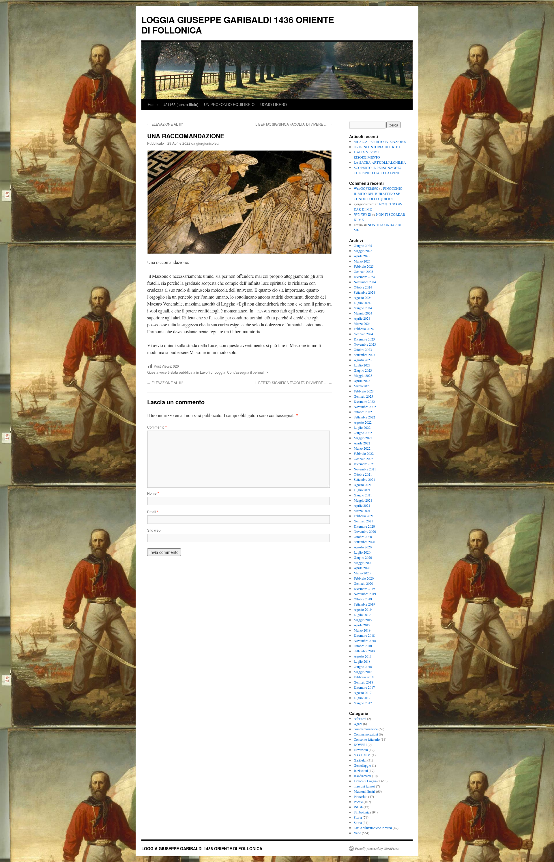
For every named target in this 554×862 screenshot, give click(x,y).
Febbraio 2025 (364, 266)
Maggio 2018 (363, 671)
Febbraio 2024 (364, 328)
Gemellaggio (362, 765)
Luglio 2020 (362, 552)
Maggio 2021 (363, 500)
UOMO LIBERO (273, 104)
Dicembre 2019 (364, 588)
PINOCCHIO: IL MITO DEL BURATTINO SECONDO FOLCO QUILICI (378, 193)
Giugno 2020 (363, 557)
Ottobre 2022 (363, 411)
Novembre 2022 (365, 406)
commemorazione (366, 729)
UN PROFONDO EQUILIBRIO (229, 104)
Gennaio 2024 (363, 334)
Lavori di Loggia (212, 372)
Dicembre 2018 (364, 635)
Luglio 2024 (362, 302)
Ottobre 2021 (363, 474)
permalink (260, 372)
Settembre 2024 (364, 292)
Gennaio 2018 (363, 682)
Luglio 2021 (362, 489)
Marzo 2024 (362, 323)
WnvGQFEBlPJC (366, 188)
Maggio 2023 (363, 375)
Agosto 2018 (363, 656)
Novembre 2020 (365, 531)
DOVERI (360, 744)
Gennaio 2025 (363, 271)
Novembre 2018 (365, 640)
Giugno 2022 (363, 432)
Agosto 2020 (363, 547)
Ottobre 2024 (363, 287)
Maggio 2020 (363, 562)
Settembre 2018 (364, 651)
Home (153, 104)
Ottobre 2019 (363, 599)
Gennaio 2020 (363, 583)
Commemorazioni (366, 734)
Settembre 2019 (364, 604)
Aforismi (360, 718)
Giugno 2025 (363, 245)
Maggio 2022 (363, 437)
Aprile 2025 (362, 256)
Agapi (358, 723)
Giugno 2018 (363, 666)
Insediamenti (362, 775)
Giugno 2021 (363, 495)
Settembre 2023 (364, 354)
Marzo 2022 (362, 448)
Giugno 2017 (363, 703)
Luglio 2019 (362, 614)
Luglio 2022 (362, 427)
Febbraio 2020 (364, 578)
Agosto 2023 (363, 360)
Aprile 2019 (362, 625)
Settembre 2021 (364, 479)
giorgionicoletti (207, 143)
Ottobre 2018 (363, 645)
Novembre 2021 (365, 469)
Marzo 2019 (362, 630)
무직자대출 (362, 214)
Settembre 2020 (364, 541)
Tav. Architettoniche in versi (373, 827)
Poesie (358, 801)
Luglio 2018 (362, 661)
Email (152, 511)
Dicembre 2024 (364, 276)
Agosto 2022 (363, 422)
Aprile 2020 (362, 567)
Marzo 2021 (362, 510)
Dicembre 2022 (364, 401)
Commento (157, 427)
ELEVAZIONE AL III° (165, 124)
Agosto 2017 (363, 692)
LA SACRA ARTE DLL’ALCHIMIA (380, 162)
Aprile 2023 (362, 380)
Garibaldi (360, 760)
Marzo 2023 (362, 385)
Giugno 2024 (363, 308)
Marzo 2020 (362, 573)
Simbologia (361, 812)
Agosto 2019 (363, 609)
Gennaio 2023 (363, 396)
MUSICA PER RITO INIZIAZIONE (380, 141)
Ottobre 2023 (363, 349)
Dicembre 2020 (364, 526)
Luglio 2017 (362, 697)
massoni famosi (364, 786)
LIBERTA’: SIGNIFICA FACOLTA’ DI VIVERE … (293, 124)
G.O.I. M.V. (362, 755)
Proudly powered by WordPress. (377, 848)
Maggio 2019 (363, 619)
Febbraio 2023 (364, 391)
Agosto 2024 (363, 297)
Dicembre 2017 (364, 687)
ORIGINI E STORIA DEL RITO (377, 146)
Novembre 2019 (365, 593)
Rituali (358, 807)
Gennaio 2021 (363, 521)
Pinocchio (360, 796)
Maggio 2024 (363, 313)
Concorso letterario (367, 739)
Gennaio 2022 (363, 458)
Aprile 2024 (362, 318)
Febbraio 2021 (364, 515)
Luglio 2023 (362, 365)
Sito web (154, 530)
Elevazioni (361, 749)
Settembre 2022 (364, 417)
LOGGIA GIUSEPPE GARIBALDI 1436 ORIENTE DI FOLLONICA (237, 24)
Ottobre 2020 (363, 536)
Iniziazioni (361, 770)
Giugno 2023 (363, 370)
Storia (358, 817)
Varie (357, 833)
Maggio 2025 (363, 250)
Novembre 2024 (365, 282)
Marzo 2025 (362, 261)
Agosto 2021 (363, 484)
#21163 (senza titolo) (180, 104)
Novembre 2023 (365, 344)
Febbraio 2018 (364, 677)
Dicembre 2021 (364, 463)
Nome (153, 493)
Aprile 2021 (362, 505)
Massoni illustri (364, 791)
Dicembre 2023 (364, 339)
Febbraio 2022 (364, 453)
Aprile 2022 (362, 443)
